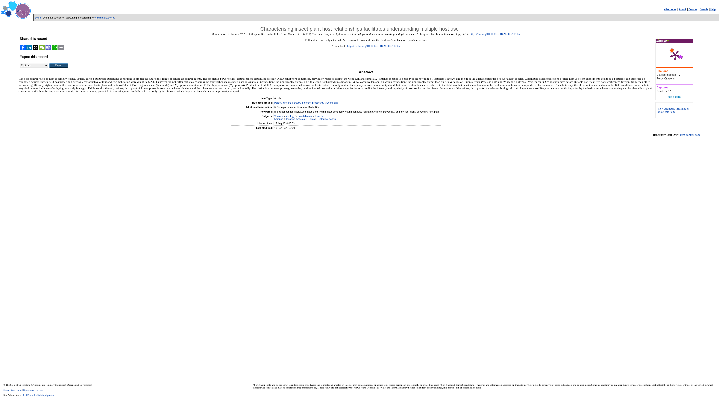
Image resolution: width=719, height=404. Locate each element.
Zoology (290, 116)
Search (704, 9)
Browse (692, 9)
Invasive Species (295, 119)
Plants (311, 119)
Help (713, 9)
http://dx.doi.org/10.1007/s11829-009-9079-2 (374, 45)
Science (278, 116)
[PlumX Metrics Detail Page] (675, 55)
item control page (690, 134)
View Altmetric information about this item (673, 110)
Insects (319, 116)
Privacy (39, 390)
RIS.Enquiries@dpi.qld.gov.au (38, 395)
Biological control (327, 119)
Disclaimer (28, 390)
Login (38, 17)
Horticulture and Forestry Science (292, 102)
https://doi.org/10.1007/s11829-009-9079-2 (495, 34)
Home (6, 390)
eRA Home (670, 9)
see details (674, 97)
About (682, 9)
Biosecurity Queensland (325, 102)
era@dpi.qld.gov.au (104, 17)
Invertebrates (305, 116)
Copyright (16, 390)
